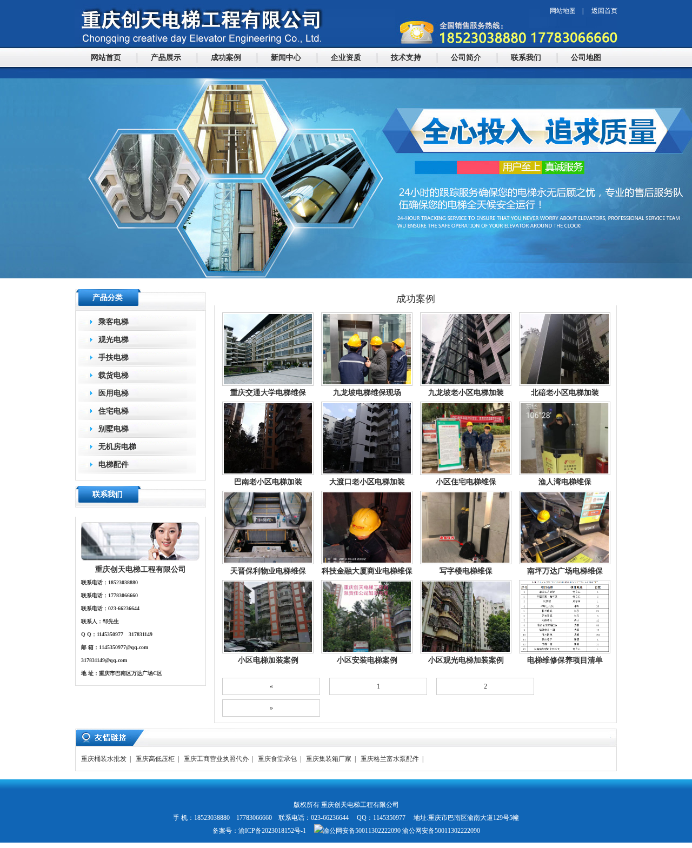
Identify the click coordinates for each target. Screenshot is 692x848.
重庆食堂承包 (277, 759)
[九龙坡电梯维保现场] (366, 384)
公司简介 (466, 58)
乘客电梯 (113, 322)
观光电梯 (113, 340)
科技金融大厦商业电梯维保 (367, 570)
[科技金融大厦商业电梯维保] (366, 562)
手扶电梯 (113, 357)
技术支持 (406, 58)
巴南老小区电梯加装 (268, 481)
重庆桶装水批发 (104, 759)
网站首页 (106, 58)
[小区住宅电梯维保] (465, 473)
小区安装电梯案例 (367, 660)
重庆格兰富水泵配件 (390, 759)
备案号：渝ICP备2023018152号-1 (259, 830)
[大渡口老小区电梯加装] (366, 473)
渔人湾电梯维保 (564, 481)
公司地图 (586, 58)
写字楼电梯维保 (466, 570)
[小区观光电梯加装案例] (465, 651)
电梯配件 (113, 464)
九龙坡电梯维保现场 (367, 392)
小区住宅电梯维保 (466, 481)
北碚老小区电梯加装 (565, 392)
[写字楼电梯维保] (465, 562)
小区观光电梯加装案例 (466, 660)
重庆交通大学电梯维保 (268, 392)
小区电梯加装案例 (268, 660)
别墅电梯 (113, 429)
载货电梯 (113, 375)
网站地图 (563, 11)
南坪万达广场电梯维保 (565, 570)
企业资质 (346, 58)
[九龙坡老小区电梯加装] (465, 384)
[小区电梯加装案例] (268, 651)
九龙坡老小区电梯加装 (466, 392)
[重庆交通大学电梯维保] (268, 384)
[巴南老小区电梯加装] (268, 473)
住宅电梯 (113, 411)
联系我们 (526, 58)
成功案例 (226, 58)
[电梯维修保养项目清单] (564, 651)
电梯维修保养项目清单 (565, 660)
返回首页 (604, 11)
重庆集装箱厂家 (328, 759)
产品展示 (166, 58)
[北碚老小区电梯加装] (564, 384)
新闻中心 (286, 58)
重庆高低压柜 (155, 759)
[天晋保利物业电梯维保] (268, 562)
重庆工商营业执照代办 (216, 759)
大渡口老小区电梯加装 (367, 481)
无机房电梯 (117, 447)
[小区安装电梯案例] (366, 651)
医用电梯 (113, 393)
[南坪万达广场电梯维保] (564, 562)
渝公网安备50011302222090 (440, 830)
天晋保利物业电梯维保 (268, 570)
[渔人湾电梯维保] (564, 473)
